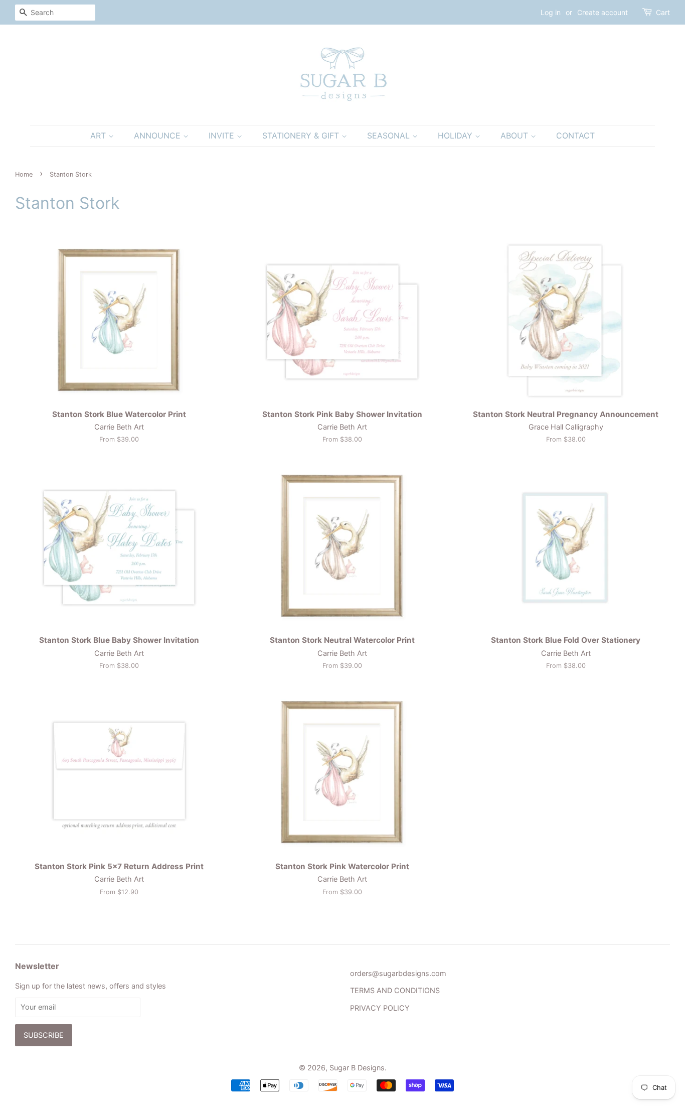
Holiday (456, 135)
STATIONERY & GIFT (301, 135)
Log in (551, 12)
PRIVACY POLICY (380, 1008)
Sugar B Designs (357, 1067)
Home (24, 174)
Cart (663, 12)
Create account (602, 12)
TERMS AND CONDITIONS (395, 990)
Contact (575, 135)
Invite (223, 135)
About (515, 135)
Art (99, 135)
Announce (158, 135)
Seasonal (389, 135)
